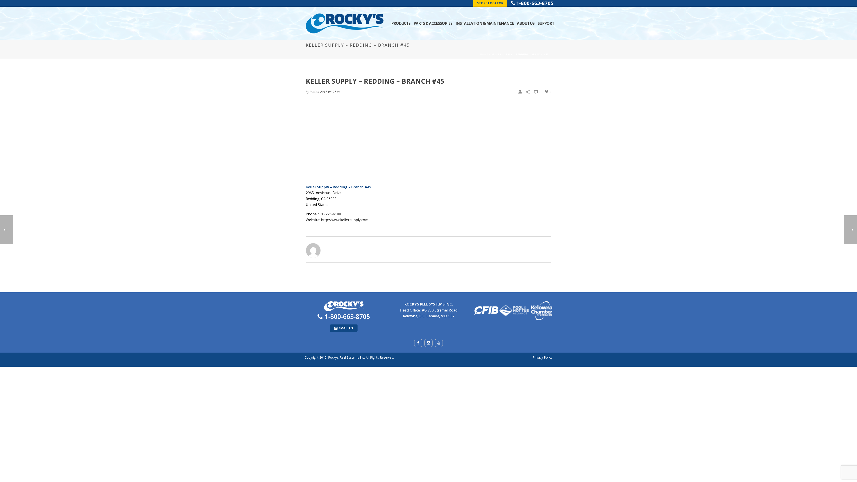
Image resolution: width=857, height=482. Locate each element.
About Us (526, 23)
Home (484, 54)
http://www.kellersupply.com (344, 219)
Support (546, 23)
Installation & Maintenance (485, 23)
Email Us (346, 328)
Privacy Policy (542, 357)
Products (400, 23)
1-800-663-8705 (347, 316)
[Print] (520, 92)
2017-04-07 (328, 91)
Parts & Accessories (433, 23)
